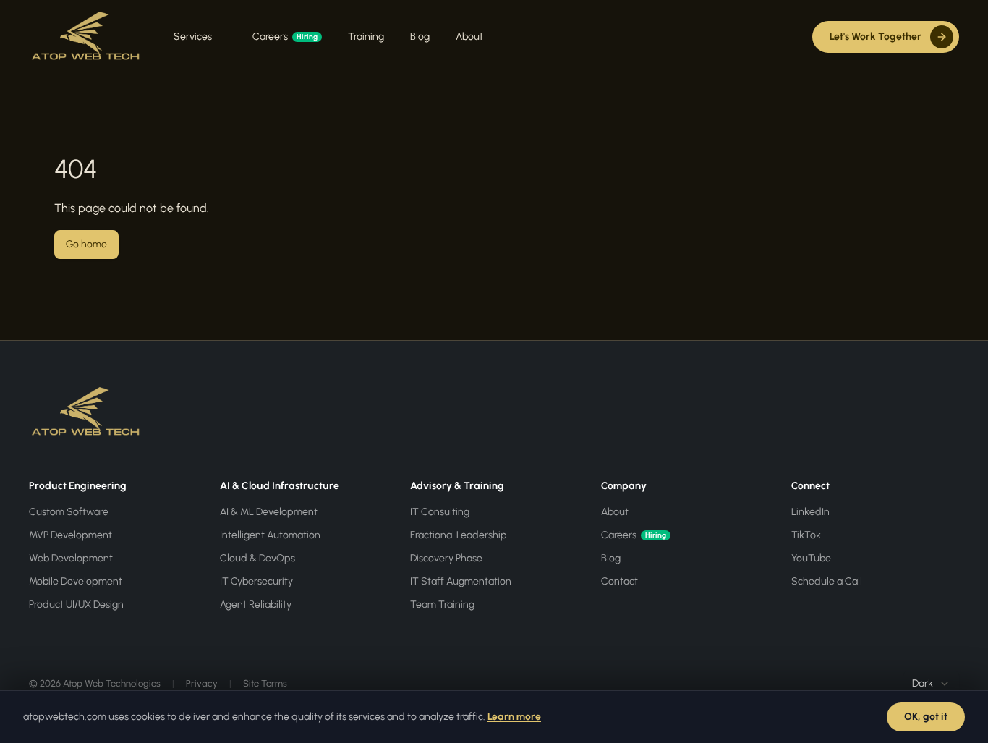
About (469, 36)
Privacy (202, 683)
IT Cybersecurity (256, 581)
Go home (86, 244)
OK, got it (925, 716)
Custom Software (68, 512)
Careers (285, 36)
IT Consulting (439, 512)
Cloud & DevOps (257, 558)
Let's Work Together (875, 36)
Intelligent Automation (270, 535)
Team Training (442, 604)
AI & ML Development (269, 512)
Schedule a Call (826, 581)
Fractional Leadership (458, 535)
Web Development (71, 558)
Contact (619, 581)
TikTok (806, 535)
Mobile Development (75, 581)
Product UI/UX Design (76, 604)
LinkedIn (810, 512)
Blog (420, 36)
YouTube (811, 558)
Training (366, 36)
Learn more (514, 716)
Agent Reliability (255, 604)
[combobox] (931, 684)
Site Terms (265, 683)
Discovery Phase (446, 558)
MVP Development (70, 535)
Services (193, 36)
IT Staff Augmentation (460, 581)
